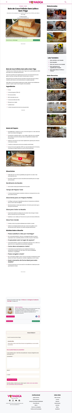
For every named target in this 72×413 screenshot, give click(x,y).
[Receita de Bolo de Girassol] (56, 48)
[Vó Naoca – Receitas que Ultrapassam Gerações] (36, 2)
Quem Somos (36, 397)
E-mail (8, 374)
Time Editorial (36, 403)
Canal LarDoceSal (24, 37)
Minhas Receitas (11, 316)
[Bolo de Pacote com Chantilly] (56, 25)
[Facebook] (36, 316)
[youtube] (16, 400)
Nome (8, 370)
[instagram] (13, 400)
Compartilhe (10, 321)
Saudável (57, 409)
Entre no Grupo (36, 321)
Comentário (10, 356)
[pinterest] (19, 400)
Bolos (25, 6)
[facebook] (9, 400)
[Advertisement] (23, 119)
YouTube (9, 301)
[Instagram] (39, 316)
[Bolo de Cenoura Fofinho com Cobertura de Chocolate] (56, 14)
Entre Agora (37, 40)
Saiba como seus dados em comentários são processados (22, 383)
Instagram (30, 299)
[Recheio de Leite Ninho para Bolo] (56, 37)
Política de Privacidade (36, 409)
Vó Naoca (21, 6)
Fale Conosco (36, 399)
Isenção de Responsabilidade (36, 401)
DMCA (36, 405)
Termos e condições (36, 407)
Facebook (35, 299)
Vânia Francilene (23, 16)
